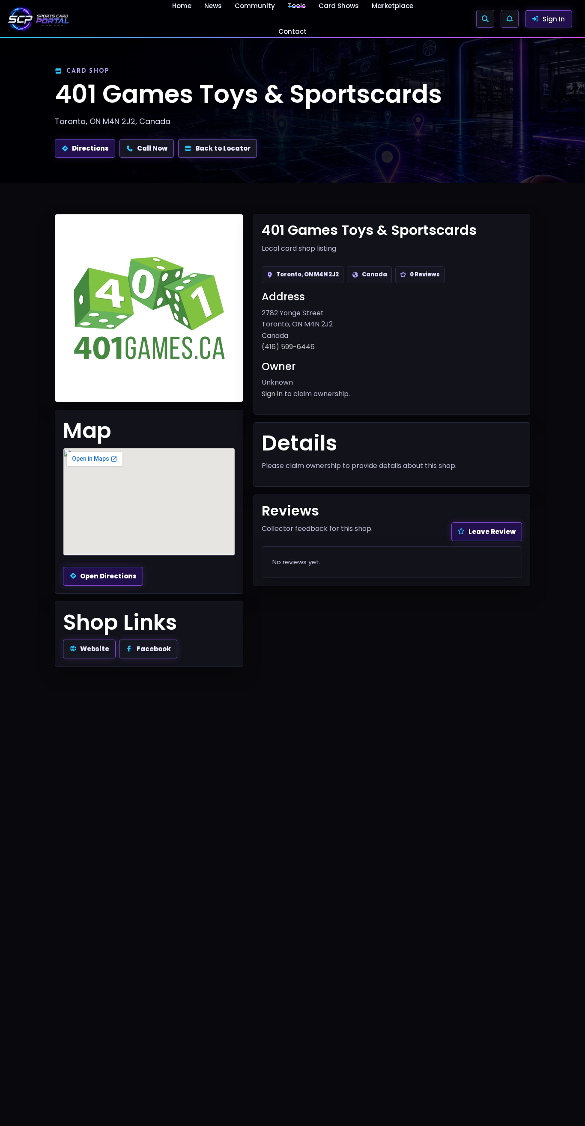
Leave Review (492, 531)
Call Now (152, 148)
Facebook (154, 648)
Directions (90, 148)
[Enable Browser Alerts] (510, 19)
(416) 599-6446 (288, 347)
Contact (292, 31)
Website (94, 648)
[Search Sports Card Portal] (485, 19)
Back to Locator (223, 148)
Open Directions (108, 576)
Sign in (272, 394)
